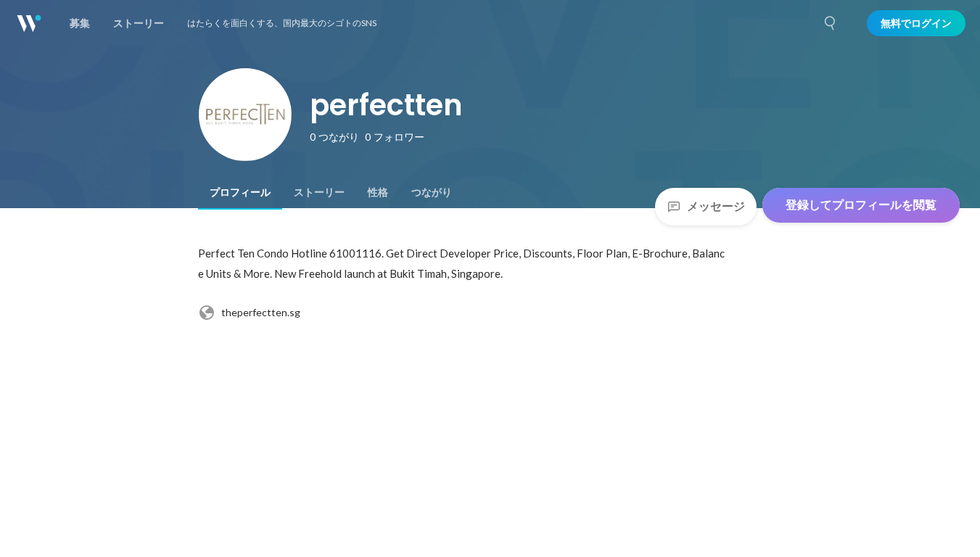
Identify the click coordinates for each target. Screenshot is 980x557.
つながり (431, 192)
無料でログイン (916, 23)
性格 (378, 192)
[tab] (240, 192)
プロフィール (240, 192)
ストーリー (319, 192)
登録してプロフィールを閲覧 (861, 205)
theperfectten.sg (260, 312)
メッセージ (716, 206)
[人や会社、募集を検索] (830, 23)
